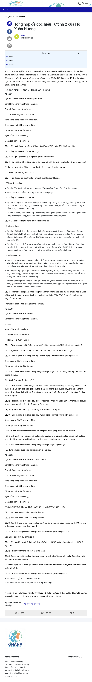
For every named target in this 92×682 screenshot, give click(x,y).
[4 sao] (35, 604)
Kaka (23, 35)
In (73, 613)
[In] (9, 45)
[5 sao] (38, 604)
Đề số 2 (11, 60)
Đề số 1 (11, 56)
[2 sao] (28, 604)
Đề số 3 (11, 64)
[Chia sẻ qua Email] (9, 38)
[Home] (9, 23)
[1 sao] (24, 604)
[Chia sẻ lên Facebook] (9, 31)
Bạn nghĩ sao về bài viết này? (13, 604)
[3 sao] (31, 604)
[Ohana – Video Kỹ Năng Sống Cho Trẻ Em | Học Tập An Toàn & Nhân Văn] (16, 3)
